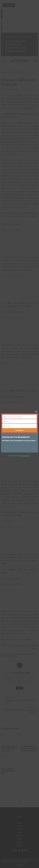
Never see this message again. (19, 456)
